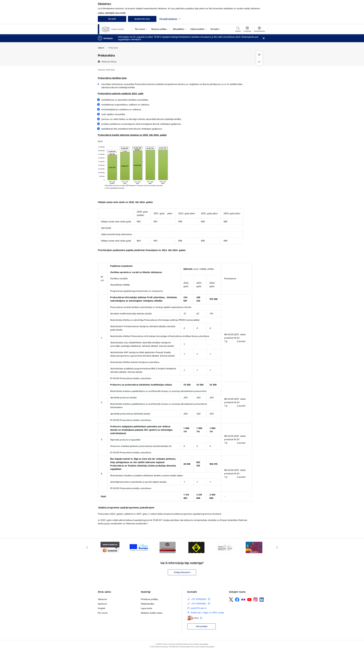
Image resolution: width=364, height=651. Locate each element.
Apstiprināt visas (142, 18)
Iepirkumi (102, 603)
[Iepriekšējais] (87, 547)
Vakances (102, 599)
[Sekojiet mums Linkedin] (261, 599)
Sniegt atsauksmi (182, 572)
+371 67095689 (198, 599)
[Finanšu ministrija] (112, 29)
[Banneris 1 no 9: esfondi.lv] (254, 547)
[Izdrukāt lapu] (259, 54)
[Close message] (263, 38)
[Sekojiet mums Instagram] (255, 599)
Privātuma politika (149, 599)
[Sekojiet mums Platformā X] (231, 599)
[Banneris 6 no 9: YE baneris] (138, 547)
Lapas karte (146, 608)
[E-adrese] (193, 618)
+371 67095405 (198, 603)
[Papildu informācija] (209, 599)
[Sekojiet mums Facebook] (237, 599)
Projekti (101, 608)
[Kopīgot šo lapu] (259, 61)
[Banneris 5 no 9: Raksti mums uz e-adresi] (110, 547)
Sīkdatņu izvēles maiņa (151, 613)
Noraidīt (112, 18)
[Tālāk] (277, 547)
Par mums (103, 613)
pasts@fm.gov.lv (198, 608)
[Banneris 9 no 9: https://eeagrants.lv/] (225, 547)
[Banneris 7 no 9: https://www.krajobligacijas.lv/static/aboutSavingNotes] (168, 547)
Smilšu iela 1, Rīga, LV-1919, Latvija (207, 612)
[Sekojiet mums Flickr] (243, 599)
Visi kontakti (201, 626)
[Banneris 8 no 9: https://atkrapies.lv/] (196, 547)
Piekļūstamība (147, 603)
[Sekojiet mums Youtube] (249, 599)
